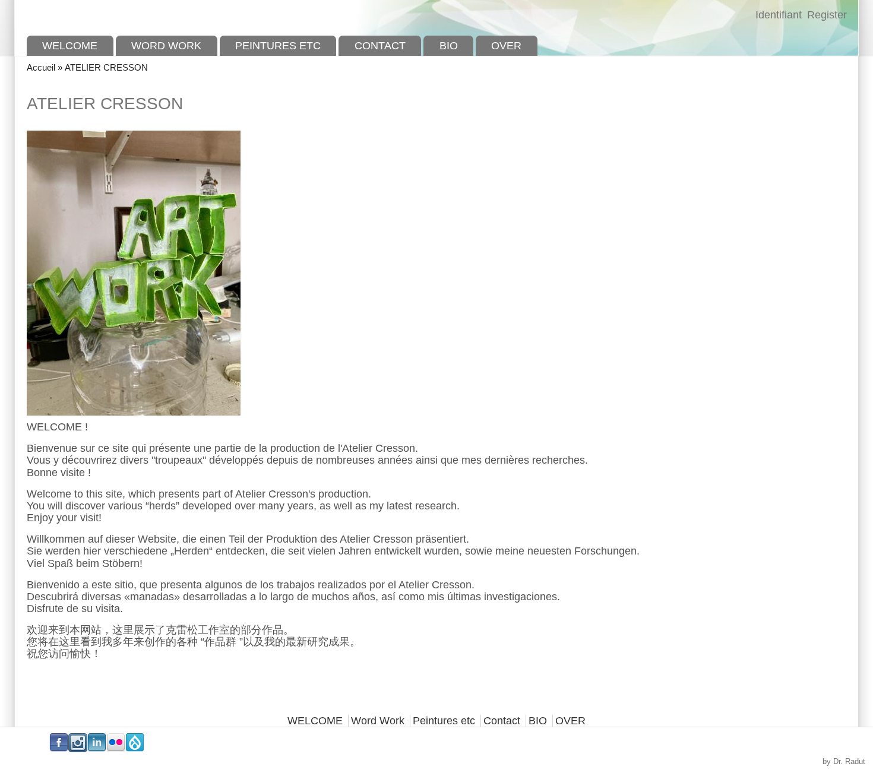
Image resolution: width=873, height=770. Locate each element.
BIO (448, 46)
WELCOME (69, 46)
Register (827, 15)
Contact (380, 46)
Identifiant (778, 15)
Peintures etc (278, 46)
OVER (506, 46)
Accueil (41, 67)
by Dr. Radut (844, 761)
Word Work (166, 46)
